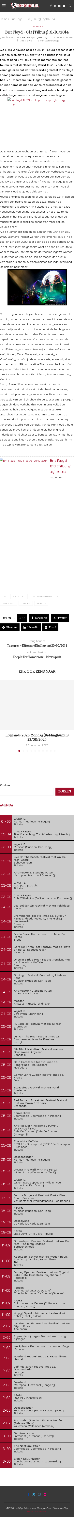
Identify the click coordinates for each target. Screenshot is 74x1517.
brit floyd (19, 596)
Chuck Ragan (22, 831)
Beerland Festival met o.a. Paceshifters (40, 1356)
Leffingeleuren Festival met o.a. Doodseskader (35, 1368)
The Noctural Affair (27, 1445)
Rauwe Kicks (22, 1113)
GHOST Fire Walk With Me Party (35, 1169)
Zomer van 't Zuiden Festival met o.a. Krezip (39, 1076)
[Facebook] (51, 6)
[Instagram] (59, 6)
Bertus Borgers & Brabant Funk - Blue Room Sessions (39, 1196)
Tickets (18, 824)
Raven (18, 1230)
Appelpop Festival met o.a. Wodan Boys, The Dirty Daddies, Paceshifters (41, 1258)
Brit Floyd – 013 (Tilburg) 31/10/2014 (60, 466)
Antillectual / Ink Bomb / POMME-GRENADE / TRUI (37, 1127)
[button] (3, 715)
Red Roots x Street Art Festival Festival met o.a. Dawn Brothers (40, 1101)
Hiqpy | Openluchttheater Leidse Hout (39, 1313)
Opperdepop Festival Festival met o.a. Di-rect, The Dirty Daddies (41, 1242)
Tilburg (25, 603)
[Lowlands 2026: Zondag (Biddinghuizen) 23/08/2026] (37, 705)
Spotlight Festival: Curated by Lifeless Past (40, 976)
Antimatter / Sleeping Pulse (33, 990)
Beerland (20, 1382)
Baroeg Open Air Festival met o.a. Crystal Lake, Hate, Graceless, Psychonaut (41, 1273)
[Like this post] (23, 618)
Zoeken (5, 785)
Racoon (19, 1287)
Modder (19, 1000)
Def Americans (24, 1433)
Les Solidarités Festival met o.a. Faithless (42, 905)
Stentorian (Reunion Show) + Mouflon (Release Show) (39, 1422)
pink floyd (8, 603)
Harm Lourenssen (37, 1511)
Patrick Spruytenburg (35, 37)
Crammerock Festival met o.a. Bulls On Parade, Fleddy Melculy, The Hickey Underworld (40, 918)
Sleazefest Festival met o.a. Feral (36, 1087)
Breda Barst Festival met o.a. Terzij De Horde (39, 935)
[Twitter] (55, 6)
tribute (41, 603)
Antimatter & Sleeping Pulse (33, 872)
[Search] (70, 6)
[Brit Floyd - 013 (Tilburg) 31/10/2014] (23, 460)
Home (3, 19)
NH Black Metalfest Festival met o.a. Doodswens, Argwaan (39, 1050)
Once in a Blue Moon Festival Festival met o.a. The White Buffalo (42, 961)
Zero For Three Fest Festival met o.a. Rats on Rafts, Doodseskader (42, 948)
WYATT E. (20, 882)
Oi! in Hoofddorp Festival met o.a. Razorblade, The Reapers (36, 1063)
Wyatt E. (20, 818)
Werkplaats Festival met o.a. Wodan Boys (41, 1346)
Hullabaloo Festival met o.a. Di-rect (38, 1023)
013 (4, 596)
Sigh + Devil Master (27, 1458)
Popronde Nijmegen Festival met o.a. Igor (41, 1336)
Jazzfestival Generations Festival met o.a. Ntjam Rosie (42, 1325)
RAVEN (18, 1208)
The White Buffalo (26, 1141)
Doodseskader (23, 1156)
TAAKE (18, 1300)
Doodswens (21, 1220)
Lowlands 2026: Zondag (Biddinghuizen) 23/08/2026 (37, 737)
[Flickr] (64, 6)
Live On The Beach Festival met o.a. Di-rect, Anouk (40, 858)
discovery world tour (45, 596)
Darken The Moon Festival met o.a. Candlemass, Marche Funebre (37, 1038)
